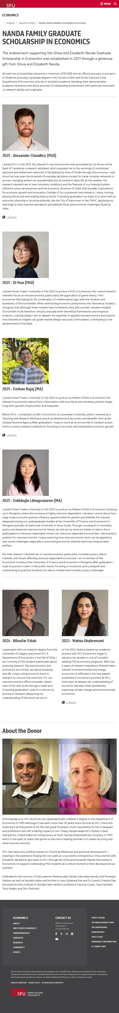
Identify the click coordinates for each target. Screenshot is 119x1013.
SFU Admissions (99, 927)
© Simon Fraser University (52, 983)
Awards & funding (27, 23)
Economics (10, 15)
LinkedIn (12, 217)
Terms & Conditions (19, 983)
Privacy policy (34, 983)
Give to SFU (97, 937)
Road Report (98, 932)
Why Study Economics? (25, 928)
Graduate (11, 23)
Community (19, 947)
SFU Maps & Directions (103, 922)
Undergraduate (21, 933)
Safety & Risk (98, 917)
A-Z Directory (99, 946)
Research (18, 942)
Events (16, 952)
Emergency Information (104, 941)
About (16, 923)
